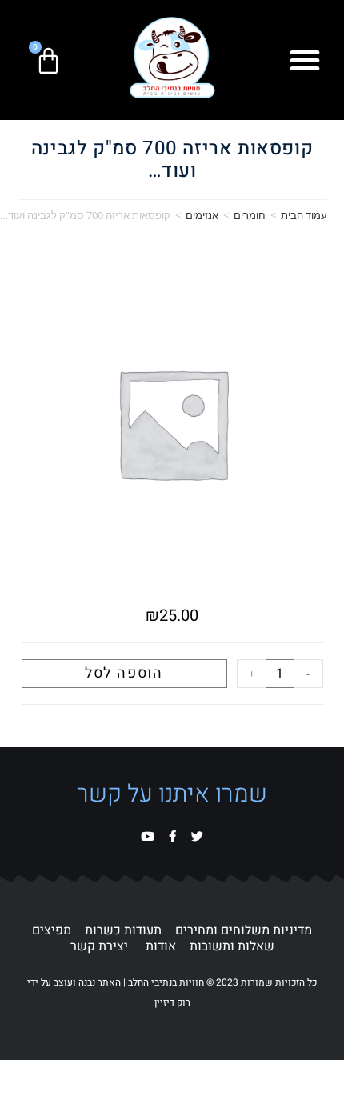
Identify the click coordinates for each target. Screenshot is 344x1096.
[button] (305, 60)
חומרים (250, 215)
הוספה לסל (124, 673)
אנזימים (202, 215)
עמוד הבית (304, 215)
